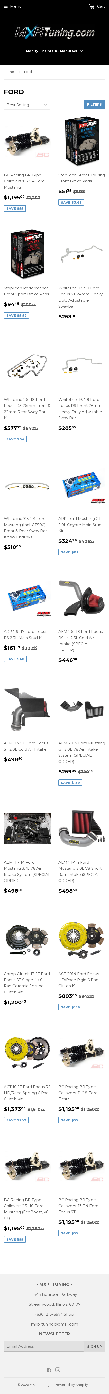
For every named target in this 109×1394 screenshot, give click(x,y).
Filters (94, 104)
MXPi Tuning (40, 1385)
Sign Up (94, 1346)
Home (9, 71)
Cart (100, 6)
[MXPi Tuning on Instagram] (57, 1370)
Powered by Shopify (71, 1385)
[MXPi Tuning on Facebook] (49, 1370)
